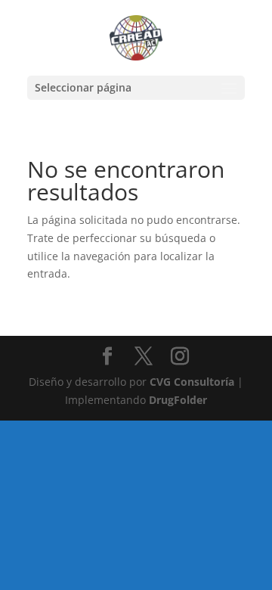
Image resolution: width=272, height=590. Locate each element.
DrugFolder (178, 400)
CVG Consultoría (192, 381)
